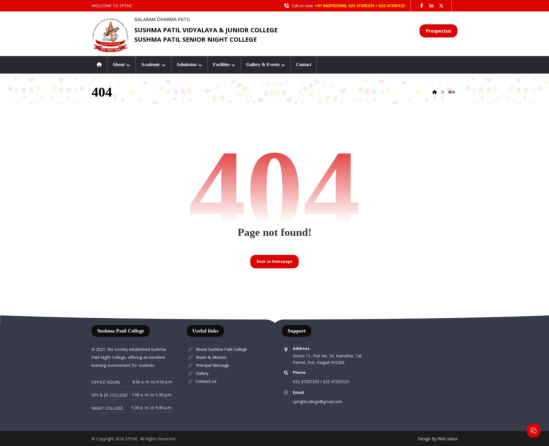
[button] (421, 5)
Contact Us (206, 381)
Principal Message (212, 365)
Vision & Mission (211, 357)
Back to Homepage (274, 261)
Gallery (202, 373)
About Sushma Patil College (221, 349)
